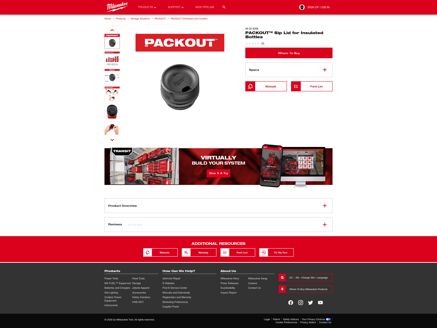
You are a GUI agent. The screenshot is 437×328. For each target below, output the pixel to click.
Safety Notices (291, 319)
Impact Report (228, 292)
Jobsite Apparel (140, 287)
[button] (112, 41)
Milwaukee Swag (257, 278)
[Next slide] (112, 140)
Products (121, 18)
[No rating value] (253, 43)
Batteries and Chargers (117, 287)
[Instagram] (301, 302)
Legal (267, 319)
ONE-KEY (138, 302)
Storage (136, 283)
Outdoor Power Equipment (112, 298)
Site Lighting (111, 292)
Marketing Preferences (175, 302)
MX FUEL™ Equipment (117, 283)
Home (107, 18)
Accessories (139, 292)
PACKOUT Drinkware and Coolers (189, 18)
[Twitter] (310, 302)
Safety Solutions (141, 297)
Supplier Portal (171, 306)
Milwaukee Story (230, 278)
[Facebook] (291, 302)
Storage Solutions (140, 18)
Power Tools (111, 278)
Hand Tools (138, 278)
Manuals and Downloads (176, 292)
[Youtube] (320, 302)
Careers (252, 283)
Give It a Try (218, 173)
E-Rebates (168, 283)
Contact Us (254, 287)
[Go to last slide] (112, 30)
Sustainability (228, 287)
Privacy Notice (308, 322)
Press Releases (229, 283)
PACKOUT (160, 18)
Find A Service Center (175, 287)
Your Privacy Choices (313, 319)
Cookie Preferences (286, 322)
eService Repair (171, 278)
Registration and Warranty (177, 297)
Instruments (111, 305)
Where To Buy (289, 53)
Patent (276, 319)
